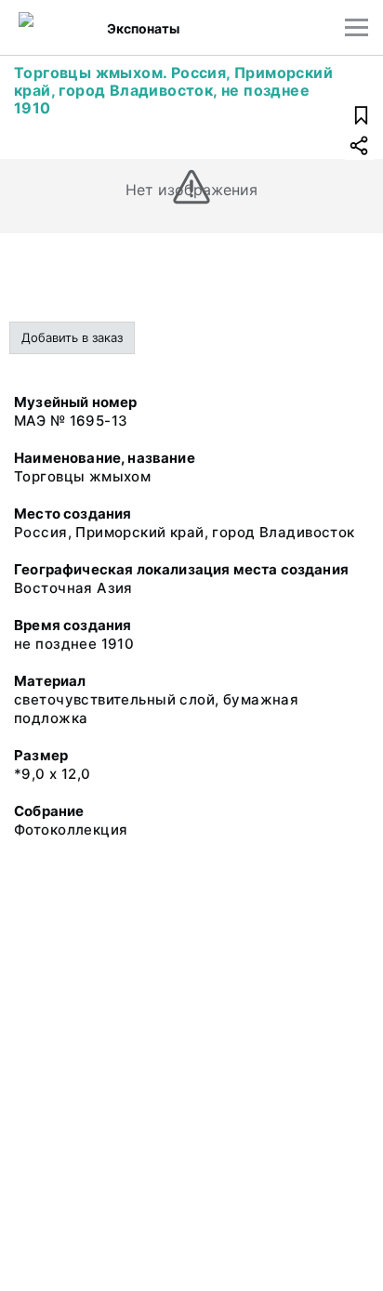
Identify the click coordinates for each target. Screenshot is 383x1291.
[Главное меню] (356, 27)
